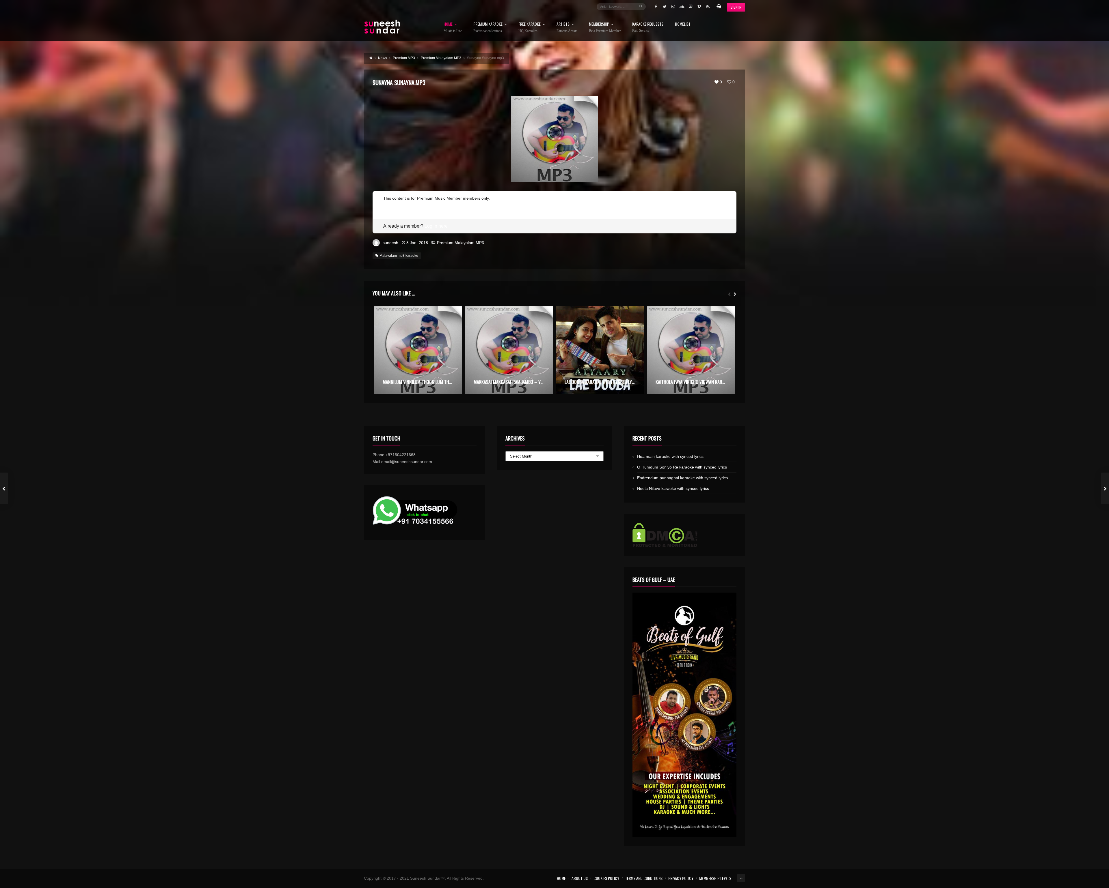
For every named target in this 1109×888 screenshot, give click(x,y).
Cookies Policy (606, 878)
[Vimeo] (699, 6)
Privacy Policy (680, 878)
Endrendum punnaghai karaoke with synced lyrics (682, 477)
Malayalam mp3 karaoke (398, 256)
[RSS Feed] (708, 6)
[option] (418, 350)
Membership (605, 27)
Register (391, 205)
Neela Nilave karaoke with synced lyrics (673, 488)
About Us (580, 878)
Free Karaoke (529, 27)
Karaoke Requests (647, 27)
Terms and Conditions (644, 878)
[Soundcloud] (682, 6)
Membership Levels (715, 878)
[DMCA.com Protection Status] (684, 535)
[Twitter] (664, 6)
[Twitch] (690, 6)
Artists (567, 27)
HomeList (683, 24)
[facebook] (656, 6)
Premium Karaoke (488, 27)
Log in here (436, 226)
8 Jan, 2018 (417, 242)
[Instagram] (673, 6)
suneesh (390, 242)
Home (453, 27)
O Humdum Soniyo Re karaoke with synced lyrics (682, 467)
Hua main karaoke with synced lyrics (670, 456)
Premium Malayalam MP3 (460, 242)
